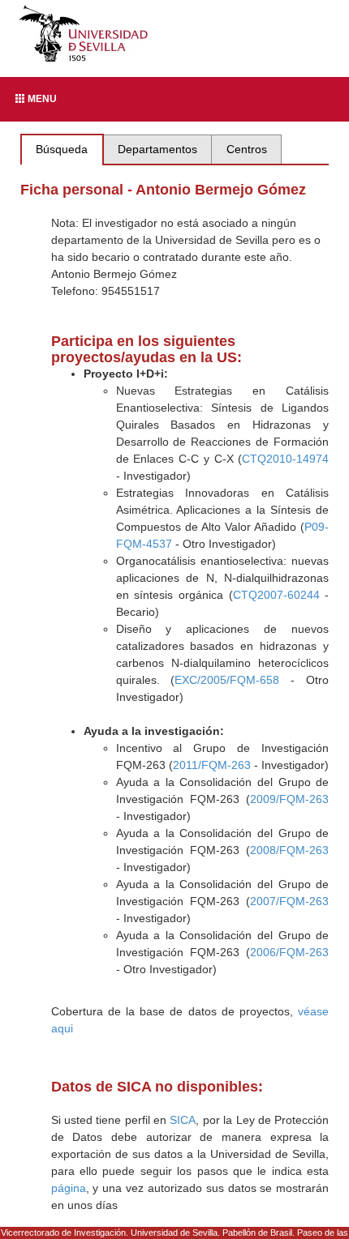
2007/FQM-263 (289, 901)
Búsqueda (62, 149)
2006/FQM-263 (289, 952)
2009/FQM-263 (289, 799)
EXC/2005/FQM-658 (226, 679)
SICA (183, 1119)
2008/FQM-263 (289, 850)
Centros (246, 149)
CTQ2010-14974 (285, 458)
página (68, 1187)
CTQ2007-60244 (276, 594)
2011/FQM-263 (212, 764)
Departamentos (157, 149)
